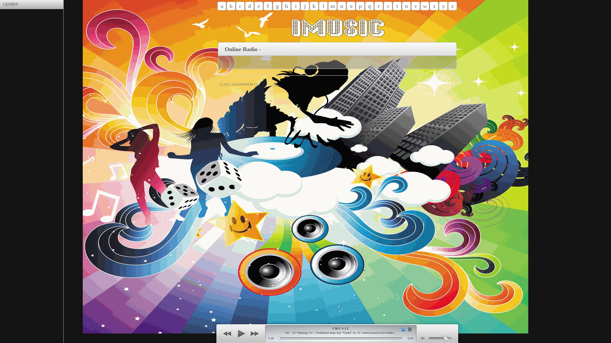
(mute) (423, 338)
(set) (409, 329)
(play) (241, 334)
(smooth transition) (403, 329)
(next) (254, 334)
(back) (227, 334)
